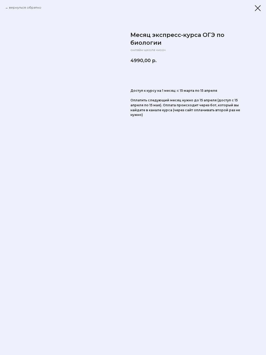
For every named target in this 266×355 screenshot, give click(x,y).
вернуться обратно (25, 7)
